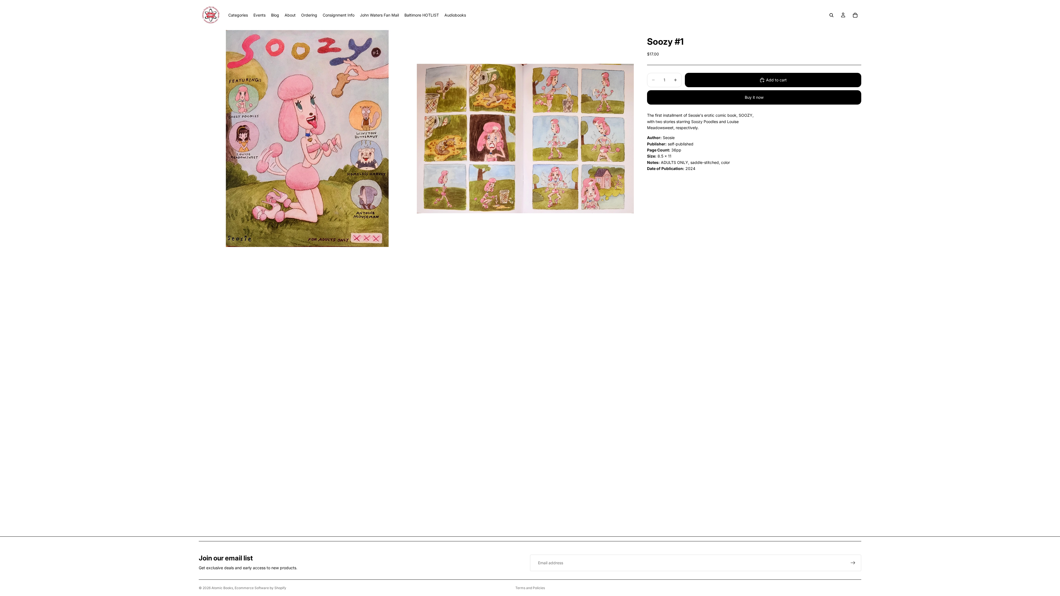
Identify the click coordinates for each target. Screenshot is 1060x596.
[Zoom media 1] (307, 138)
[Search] (831, 15)
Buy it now (754, 97)
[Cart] (855, 15)
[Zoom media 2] (525, 138)
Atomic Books (222, 588)
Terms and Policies (530, 588)
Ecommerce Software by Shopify (260, 588)
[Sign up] (853, 563)
